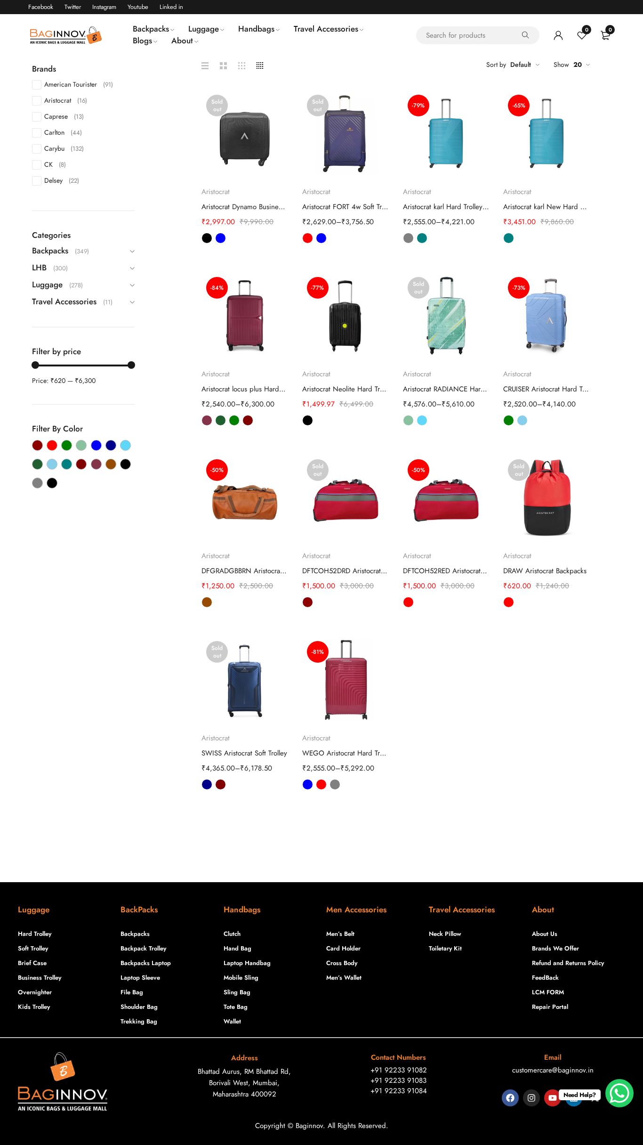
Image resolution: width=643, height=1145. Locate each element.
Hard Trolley (34, 933)
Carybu (64, 148)
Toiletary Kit (445, 948)
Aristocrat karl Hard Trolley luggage (446, 207)
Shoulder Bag (139, 1006)
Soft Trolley (33, 948)
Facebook (40, 6)
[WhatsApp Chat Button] (619, 1093)
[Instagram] (531, 1097)
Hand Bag (237, 948)
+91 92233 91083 (398, 1080)
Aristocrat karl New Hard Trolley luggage (546, 207)
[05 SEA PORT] (37, 464)
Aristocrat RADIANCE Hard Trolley (446, 389)
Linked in (171, 6)
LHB (39, 267)
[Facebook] (510, 1097)
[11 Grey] (37, 483)
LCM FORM (548, 992)
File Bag (132, 992)
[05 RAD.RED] (125, 445)
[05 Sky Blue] (52, 464)
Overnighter (35, 992)
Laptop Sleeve (140, 977)
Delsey (61, 180)
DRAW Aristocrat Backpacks (545, 571)
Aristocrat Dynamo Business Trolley (244, 207)
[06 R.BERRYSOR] (96, 464)
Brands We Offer (555, 948)
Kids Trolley (34, 1006)
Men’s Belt (340, 933)
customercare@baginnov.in (553, 1070)
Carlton (63, 132)
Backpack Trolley (143, 948)
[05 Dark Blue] (110, 445)
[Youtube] (552, 1097)
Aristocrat (65, 100)
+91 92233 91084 (398, 1091)
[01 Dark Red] (37, 445)
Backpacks (50, 250)
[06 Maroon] (81, 464)
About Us (544, 933)
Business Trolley (39, 977)
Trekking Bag (139, 1021)
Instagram (104, 6)
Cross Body (341, 962)
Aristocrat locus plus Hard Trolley (244, 389)
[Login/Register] (558, 35)
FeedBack (545, 977)
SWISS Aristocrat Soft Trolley (244, 753)
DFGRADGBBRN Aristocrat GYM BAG (244, 571)
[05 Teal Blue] (66, 464)
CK (55, 164)
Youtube (138, 6)
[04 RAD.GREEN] (81, 445)
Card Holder (343, 948)
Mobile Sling (241, 977)
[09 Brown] (110, 464)
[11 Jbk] (52, 483)
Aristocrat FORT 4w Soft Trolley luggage (345, 207)
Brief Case (32, 962)
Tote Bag (236, 1006)
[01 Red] (52, 445)
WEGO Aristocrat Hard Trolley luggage (345, 753)
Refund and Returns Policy (568, 962)
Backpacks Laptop (146, 962)
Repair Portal (550, 1006)
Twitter (72, 6)
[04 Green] (66, 445)
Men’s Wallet (344, 977)
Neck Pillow (445, 933)
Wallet (232, 1021)
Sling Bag (237, 992)
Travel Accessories (64, 301)
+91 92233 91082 (398, 1070)
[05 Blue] (96, 445)
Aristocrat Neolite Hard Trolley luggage (345, 389)
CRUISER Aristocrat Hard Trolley (546, 389)
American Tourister (78, 84)
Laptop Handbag (247, 962)
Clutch (232, 933)
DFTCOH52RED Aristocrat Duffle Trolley (446, 571)
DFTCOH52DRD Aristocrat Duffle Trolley (345, 571)
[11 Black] (125, 464)
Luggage (47, 284)
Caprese (64, 116)
